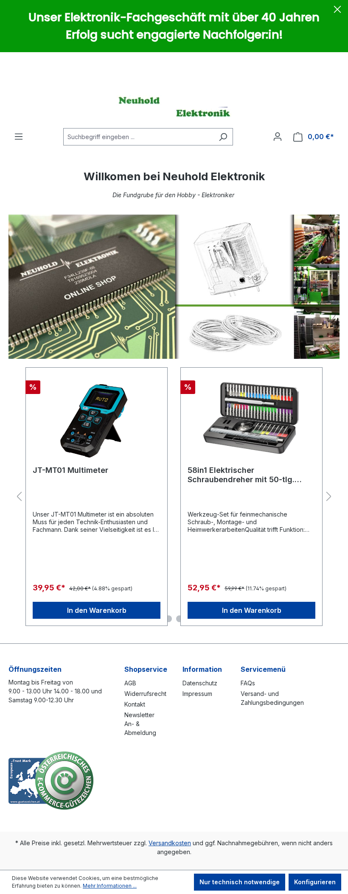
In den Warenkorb (96, 610)
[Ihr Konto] (277, 136)
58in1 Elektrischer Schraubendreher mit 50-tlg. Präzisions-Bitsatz (241, 475)
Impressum (197, 693)
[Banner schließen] (337, 10)
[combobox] (138, 136)
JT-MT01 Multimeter (70, 470)
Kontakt (134, 704)
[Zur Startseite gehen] (174, 106)
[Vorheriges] (19, 497)
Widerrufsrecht (145, 693)
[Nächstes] (329, 497)
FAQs (248, 683)
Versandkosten (170, 843)
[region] (174, 496)
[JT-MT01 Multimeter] (96, 416)
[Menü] (18, 136)
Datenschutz (199, 683)
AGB (130, 683)
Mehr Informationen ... (110, 886)
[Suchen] (223, 136)
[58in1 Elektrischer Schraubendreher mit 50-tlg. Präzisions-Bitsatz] (251, 416)
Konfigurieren (315, 882)
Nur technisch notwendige (239, 882)
